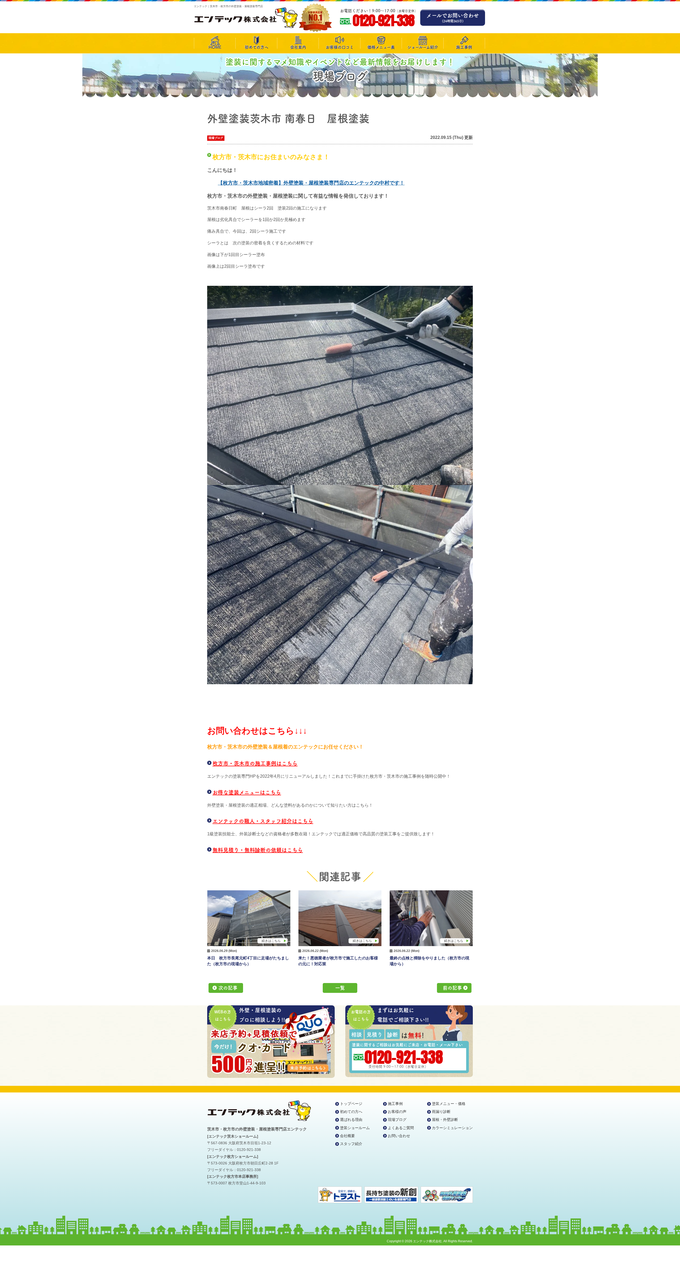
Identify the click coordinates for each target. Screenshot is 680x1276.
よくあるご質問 (401, 1128)
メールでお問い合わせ (452, 18)
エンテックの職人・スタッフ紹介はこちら (262, 821)
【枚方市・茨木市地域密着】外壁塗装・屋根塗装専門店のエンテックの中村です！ (311, 183)
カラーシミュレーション (452, 1128)
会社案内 (298, 47)
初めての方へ (256, 47)
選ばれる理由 (351, 1119)
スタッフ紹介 (351, 1144)
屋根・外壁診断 (445, 1119)
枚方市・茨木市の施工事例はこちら (255, 763)
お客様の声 (397, 1111)
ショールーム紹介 (422, 47)
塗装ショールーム (355, 1128)
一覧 (340, 987)
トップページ (351, 1103)
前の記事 (452, 987)
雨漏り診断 (441, 1111)
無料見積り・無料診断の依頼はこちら (257, 850)
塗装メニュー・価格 (448, 1103)
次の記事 (227, 987)
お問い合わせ (399, 1136)
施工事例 (464, 47)
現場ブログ (216, 137)
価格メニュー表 (381, 47)
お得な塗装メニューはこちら (246, 792)
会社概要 (347, 1136)
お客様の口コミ (340, 47)
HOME (215, 47)
